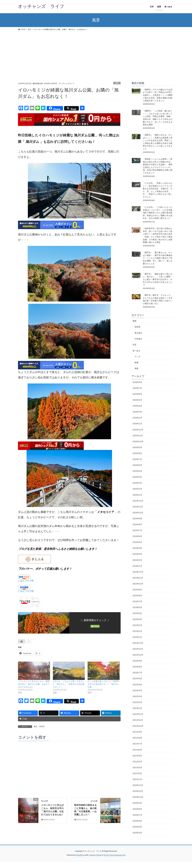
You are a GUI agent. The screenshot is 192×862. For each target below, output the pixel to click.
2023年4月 (137, 619)
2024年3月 (137, 554)
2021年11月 (138, 720)
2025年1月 (137, 495)
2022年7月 (137, 672)
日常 (134, 345)
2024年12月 (138, 501)
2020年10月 (138, 797)
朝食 (136, 368)
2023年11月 (138, 578)
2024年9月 (137, 518)
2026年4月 (137, 406)
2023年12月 (138, 572)
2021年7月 (137, 744)
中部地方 (138, 339)
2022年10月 (138, 655)
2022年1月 (137, 708)
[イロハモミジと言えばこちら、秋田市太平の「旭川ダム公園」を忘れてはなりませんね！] (34, 671)
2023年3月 (137, 625)
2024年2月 (137, 560)
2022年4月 (137, 690)
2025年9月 (137, 447)
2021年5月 (137, 756)
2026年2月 (137, 418)
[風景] (28, 808)
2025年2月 (137, 489)
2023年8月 (137, 595)
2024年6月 (137, 536)
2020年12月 (138, 785)
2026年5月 (137, 400)
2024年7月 (137, 530)
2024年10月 (138, 512)
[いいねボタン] (21, 641)
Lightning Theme (95, 855)
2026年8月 (137, 382)
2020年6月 (137, 821)
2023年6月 (137, 607)
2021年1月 (137, 779)
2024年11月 (138, 507)
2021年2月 (137, 773)
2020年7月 (137, 815)
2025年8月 (137, 453)
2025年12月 (138, 430)
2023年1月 (137, 637)
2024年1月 (137, 566)
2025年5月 (137, 471)
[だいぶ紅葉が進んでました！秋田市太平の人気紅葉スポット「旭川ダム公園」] (104, 671)
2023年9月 (137, 590)
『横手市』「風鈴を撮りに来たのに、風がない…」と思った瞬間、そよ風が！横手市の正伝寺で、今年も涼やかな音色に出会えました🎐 (157, 279)
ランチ (137, 356)
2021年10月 (138, 726)
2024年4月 (137, 548)
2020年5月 (137, 827)
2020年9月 (137, 803)
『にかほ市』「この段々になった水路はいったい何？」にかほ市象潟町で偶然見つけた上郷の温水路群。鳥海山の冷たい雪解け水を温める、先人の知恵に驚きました (157, 212)
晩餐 (136, 362)
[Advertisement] (96, 52)
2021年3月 (137, 767)
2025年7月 (137, 459)
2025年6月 (137, 465)
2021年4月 (137, 761)
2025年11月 (138, 435)
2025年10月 (138, 441)
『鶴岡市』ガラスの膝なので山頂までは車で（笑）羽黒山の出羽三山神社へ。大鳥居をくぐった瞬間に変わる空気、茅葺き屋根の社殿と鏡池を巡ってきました (157, 95)
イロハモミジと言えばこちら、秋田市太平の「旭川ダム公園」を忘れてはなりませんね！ (33, 684)
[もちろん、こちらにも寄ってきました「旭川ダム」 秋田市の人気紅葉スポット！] (69, 671)
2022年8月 (137, 667)
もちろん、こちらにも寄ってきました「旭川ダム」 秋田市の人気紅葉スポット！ (68, 684)
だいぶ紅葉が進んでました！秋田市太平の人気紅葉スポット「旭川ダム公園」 (103, 684)
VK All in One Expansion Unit (114, 855)
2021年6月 (137, 750)
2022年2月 (137, 702)
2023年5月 (137, 613)
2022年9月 (137, 661)
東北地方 (138, 333)
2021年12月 (138, 714)
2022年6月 (137, 678)
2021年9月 (137, 732)
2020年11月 (138, 791)
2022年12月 (138, 643)
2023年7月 (137, 601)
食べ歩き (136, 351)
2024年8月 (137, 524)
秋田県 (41, 727)
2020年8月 (137, 809)
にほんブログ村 (26, 581)
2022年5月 (137, 684)
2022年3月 (137, 696)
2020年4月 (137, 833)
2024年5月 (137, 542)
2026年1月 (137, 423)
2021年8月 (137, 738)
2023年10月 (138, 584)
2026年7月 (137, 388)
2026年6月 (137, 394)
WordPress (80, 855)
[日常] (110, 808)
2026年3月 (137, 412)
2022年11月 (138, 649)
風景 (117, 83)
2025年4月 (137, 477)
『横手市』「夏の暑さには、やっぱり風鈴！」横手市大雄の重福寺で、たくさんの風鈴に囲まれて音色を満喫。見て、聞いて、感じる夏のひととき (157, 258)
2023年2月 (137, 631)
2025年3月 (137, 483)
